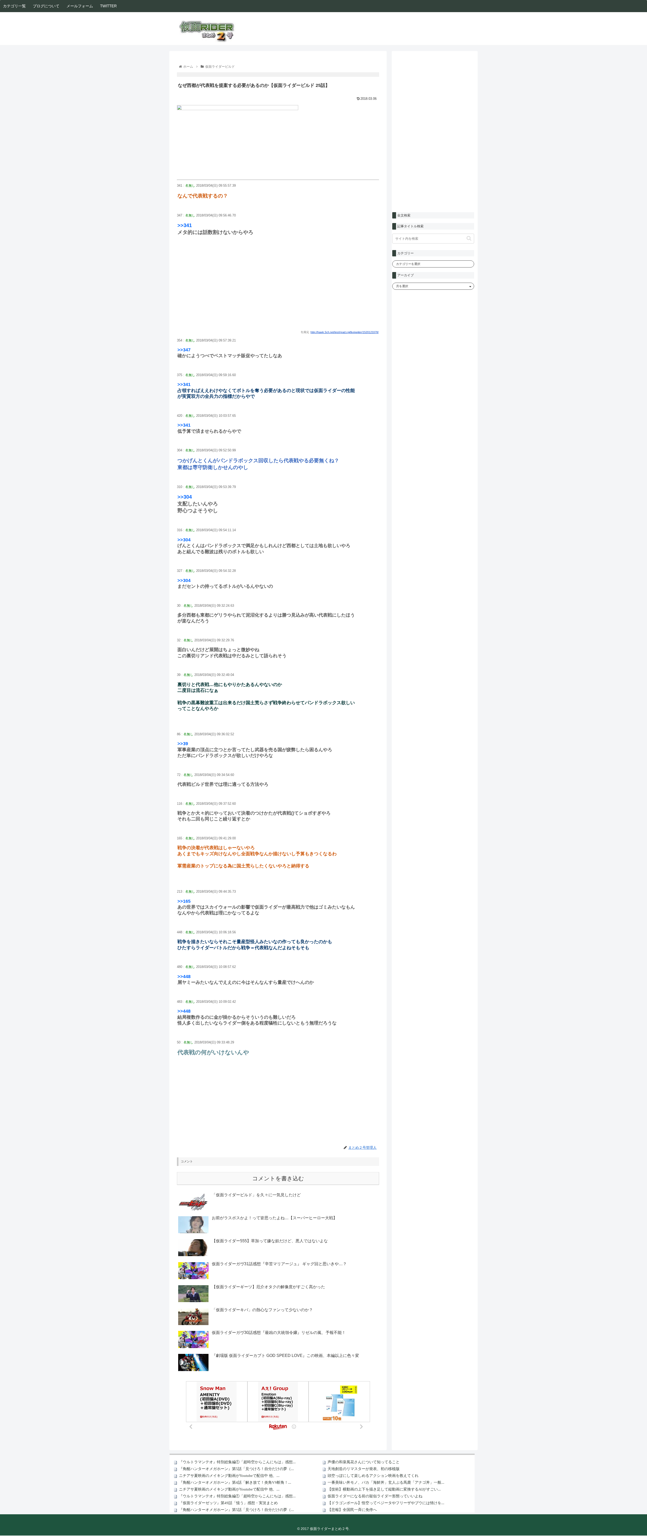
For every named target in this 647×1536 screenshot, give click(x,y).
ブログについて (46, 6)
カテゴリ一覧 (14, 6)
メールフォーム (79, 6)
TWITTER (108, 6)
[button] (469, 238)
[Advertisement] (278, 288)
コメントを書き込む (278, 1178)
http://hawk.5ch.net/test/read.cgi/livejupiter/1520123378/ (345, 332)
